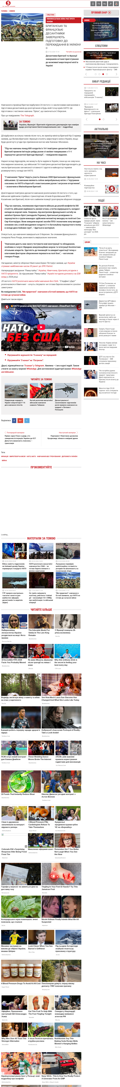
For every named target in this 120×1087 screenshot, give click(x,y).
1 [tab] (95, 74)
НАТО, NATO (31, 456)
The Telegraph (27, 115)
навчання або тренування (48, 456)
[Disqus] (41, 503)
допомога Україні (69, 456)
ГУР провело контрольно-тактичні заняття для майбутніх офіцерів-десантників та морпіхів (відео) (13, 598)
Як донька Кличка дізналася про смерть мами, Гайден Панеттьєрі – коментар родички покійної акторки (108, 271)
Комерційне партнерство (89, 187)
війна (4, 460)
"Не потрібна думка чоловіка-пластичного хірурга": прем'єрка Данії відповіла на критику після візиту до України (109, 376)
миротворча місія (17, 456)
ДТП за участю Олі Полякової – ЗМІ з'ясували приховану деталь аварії (107, 360)
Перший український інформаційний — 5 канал (8, 4)
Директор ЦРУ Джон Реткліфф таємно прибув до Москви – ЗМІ (107, 304)
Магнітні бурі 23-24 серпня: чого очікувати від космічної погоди (108, 390)
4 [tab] (107, 74)
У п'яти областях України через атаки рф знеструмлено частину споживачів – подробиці (101, 69)
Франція (4, 456)
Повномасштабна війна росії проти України (61, 20)
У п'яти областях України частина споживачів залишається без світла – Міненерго (101, 63)
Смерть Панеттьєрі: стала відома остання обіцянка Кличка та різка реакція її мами (108, 332)
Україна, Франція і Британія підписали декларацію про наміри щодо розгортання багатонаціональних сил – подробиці (49, 125)
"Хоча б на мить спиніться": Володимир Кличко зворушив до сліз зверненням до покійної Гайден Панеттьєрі (108, 253)
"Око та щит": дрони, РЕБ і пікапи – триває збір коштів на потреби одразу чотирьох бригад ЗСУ (93, 111)
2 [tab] (99, 74)
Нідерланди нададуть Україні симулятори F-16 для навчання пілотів (15, 402)
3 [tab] (103, 74)
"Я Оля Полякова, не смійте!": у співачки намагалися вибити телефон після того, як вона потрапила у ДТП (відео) (108, 289)
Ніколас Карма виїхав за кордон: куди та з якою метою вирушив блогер (108, 346)
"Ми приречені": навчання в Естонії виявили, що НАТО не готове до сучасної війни (68, 595)
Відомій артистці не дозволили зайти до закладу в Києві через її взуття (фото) (109, 318)
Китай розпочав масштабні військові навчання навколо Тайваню (41, 402)
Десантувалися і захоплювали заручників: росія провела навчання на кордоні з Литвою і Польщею (66, 405)
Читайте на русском (73, 51)
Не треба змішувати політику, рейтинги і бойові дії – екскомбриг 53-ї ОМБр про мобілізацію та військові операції (41, 598)
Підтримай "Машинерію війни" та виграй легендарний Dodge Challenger (93, 94)
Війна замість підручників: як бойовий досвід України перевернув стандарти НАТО (14, 566)
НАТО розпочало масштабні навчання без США (35, 281)
